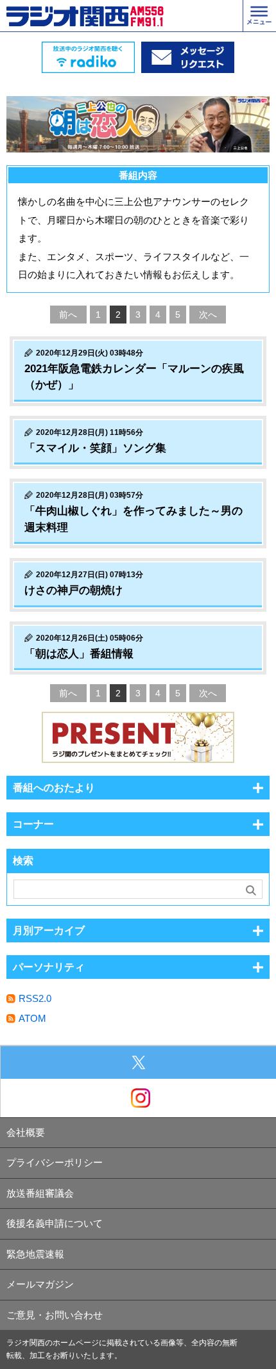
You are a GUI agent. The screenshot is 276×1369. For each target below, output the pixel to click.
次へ (208, 314)
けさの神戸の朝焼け (73, 590)
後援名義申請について (54, 1223)
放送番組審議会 (40, 1193)
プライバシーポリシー (54, 1162)
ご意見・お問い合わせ (54, 1314)
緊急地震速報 (35, 1254)
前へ (68, 314)
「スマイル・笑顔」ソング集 (95, 448)
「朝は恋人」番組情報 (79, 654)
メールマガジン (40, 1284)
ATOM (32, 1018)
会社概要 (25, 1132)
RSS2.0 (35, 998)
